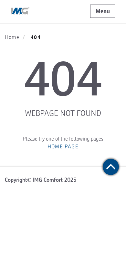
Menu (103, 11)
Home (12, 37)
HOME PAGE (63, 147)
